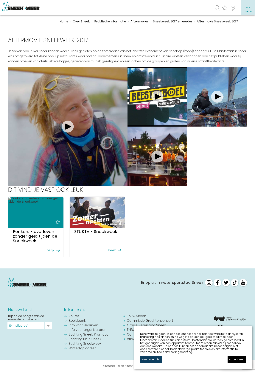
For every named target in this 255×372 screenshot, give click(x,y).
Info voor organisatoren (87, 330)
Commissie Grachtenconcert (150, 321)
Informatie (75, 309)
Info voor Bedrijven (83, 326)
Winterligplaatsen (83, 349)
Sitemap (109, 366)
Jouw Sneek (136, 316)
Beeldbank (77, 321)
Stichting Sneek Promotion (90, 335)
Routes (74, 316)
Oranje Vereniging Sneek (146, 326)
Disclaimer (125, 366)
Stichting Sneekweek (85, 344)
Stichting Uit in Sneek (85, 339)
